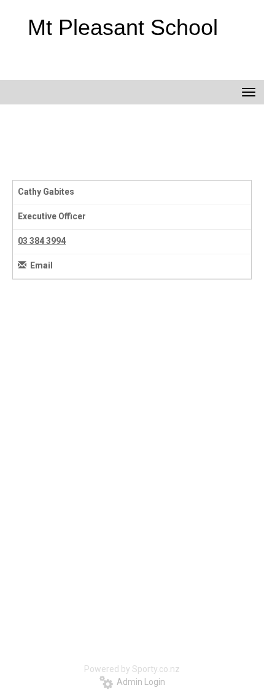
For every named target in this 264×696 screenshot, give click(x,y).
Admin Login (139, 682)
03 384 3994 (42, 241)
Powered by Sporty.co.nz (132, 669)
